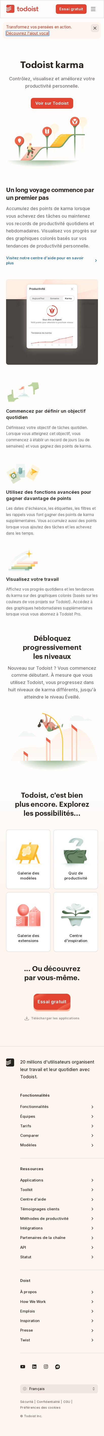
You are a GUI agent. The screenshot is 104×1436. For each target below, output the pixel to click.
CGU (66, 1402)
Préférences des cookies (40, 1407)
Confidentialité (48, 1402)
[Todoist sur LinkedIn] (34, 1367)
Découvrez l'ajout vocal (27, 33)
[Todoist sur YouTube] (22, 1367)
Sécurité (26, 1402)
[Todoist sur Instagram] (45, 1367)
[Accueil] (22, 9)
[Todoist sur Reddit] (57, 1367)
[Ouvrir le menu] (93, 9)
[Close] (95, 28)
